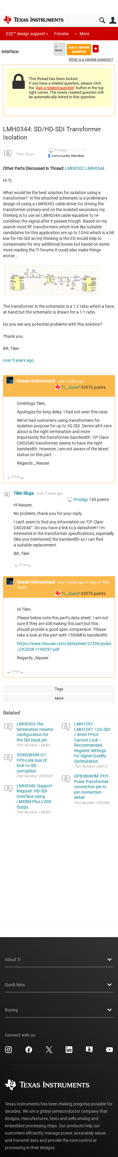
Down (22, 478)
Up (8, 478)
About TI (13, 959)
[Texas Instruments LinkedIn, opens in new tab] (69, 1051)
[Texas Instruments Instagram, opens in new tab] (8, 1051)
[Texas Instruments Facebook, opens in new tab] (28, 1051)
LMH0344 (95, 168)
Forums (61, 33)
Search (102, 20)
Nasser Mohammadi (36, 380)
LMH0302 (74, 168)
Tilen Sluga (25, 154)
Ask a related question (79, 49)
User (112, 20)
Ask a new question (96, 48)
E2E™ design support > (27, 33)
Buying (11, 1009)
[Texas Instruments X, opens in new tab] (49, 1051)
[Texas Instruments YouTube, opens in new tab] (109, 1051)
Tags (59, 689)
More (84, 33)
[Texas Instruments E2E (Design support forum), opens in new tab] (89, 1051)
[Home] (33, 20)
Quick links (15, 984)
